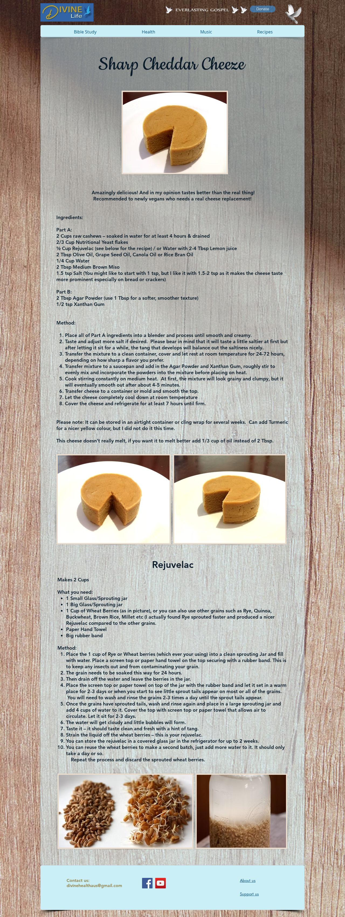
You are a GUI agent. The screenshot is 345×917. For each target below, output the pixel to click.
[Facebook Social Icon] (147, 883)
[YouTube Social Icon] (160, 883)
